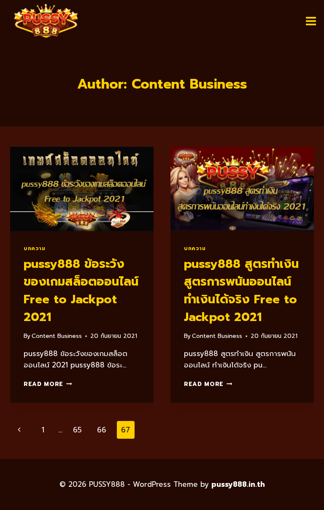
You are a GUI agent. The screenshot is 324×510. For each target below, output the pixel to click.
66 (101, 429)
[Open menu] (310, 21)
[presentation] (82, 189)
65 (77, 429)
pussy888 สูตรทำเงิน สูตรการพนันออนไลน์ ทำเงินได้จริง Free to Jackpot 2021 (241, 290)
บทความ (35, 248)
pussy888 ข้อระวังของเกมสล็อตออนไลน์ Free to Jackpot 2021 (81, 290)
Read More (48, 384)
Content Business (57, 336)
